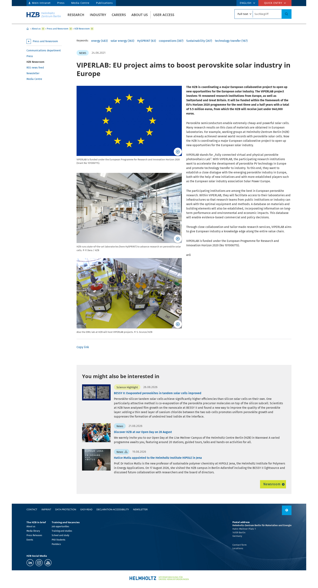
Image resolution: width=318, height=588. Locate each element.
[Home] (43, 14)
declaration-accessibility (112, 509)
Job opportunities (60, 526)
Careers (119, 15)
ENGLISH (245, 3)
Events (29, 539)
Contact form (239, 544)
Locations (237, 548)
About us (139, 15)
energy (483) (99, 41)
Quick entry (273, 3)
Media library (33, 531)
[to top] (287, 510)
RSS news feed (35, 67)
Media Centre (80, 3)
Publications (104, 3)
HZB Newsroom (82, 28)
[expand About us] (43, 28)
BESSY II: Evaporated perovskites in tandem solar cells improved (157, 393)
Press (61, 3)
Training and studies (62, 531)
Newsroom (271, 484)
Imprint (46, 509)
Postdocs (56, 544)
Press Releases (34, 535)
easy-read (86, 509)
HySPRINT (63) (146, 41)
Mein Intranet (41, 3)
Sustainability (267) (199, 41)
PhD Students (58, 539)
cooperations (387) (171, 41)
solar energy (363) (122, 41)
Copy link (83, 347)
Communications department (43, 50)
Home (27, 28)
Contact (31, 509)
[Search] (287, 14)
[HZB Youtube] (48, 562)
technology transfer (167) (231, 41)
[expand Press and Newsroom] (70, 28)
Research (76, 15)
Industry (98, 15)
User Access (163, 15)
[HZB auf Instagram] (39, 562)
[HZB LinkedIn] (30, 562)
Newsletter (32, 73)
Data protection (65, 509)
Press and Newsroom (57, 28)
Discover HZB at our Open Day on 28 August (143, 432)
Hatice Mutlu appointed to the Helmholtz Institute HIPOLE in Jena (158, 458)
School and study (60, 535)
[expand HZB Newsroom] (92, 28)
